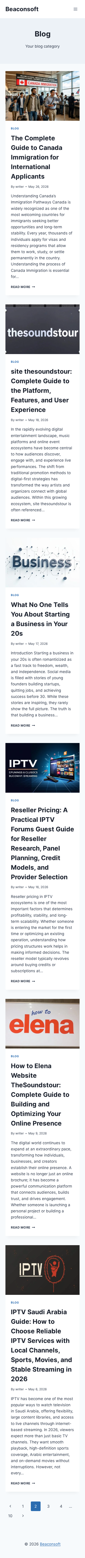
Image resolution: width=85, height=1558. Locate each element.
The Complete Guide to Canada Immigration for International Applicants (36, 157)
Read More (23, 287)
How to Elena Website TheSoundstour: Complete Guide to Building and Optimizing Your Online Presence (40, 1094)
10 (10, 1516)
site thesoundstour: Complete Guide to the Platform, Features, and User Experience (41, 391)
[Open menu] (75, 9)
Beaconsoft (50, 1544)
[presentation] (42, 96)
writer (19, 186)
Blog (15, 128)
